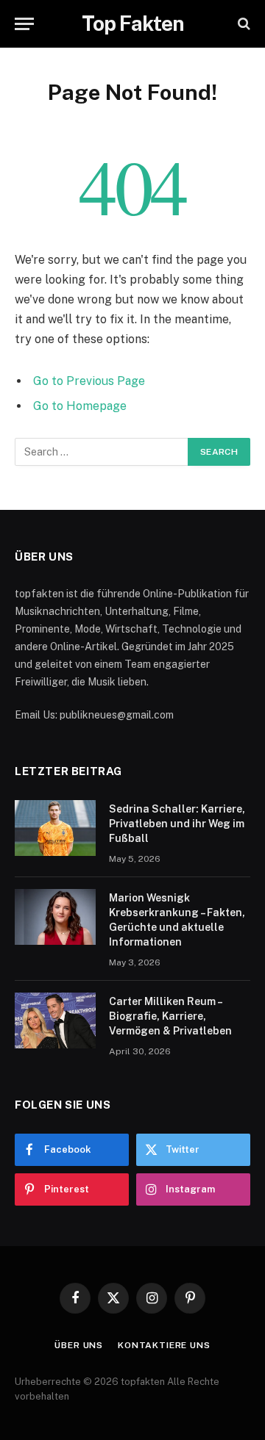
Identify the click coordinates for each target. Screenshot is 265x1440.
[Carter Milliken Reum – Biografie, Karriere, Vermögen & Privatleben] (55, 1020)
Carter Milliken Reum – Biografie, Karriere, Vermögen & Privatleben (170, 1016)
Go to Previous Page (89, 381)
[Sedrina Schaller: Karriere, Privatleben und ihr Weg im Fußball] (55, 828)
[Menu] (24, 23)
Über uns (78, 1345)
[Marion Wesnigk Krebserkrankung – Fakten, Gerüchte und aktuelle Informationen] (55, 917)
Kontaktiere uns (164, 1345)
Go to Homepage (80, 406)
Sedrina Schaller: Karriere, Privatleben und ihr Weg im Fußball (177, 823)
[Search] (242, 23)
